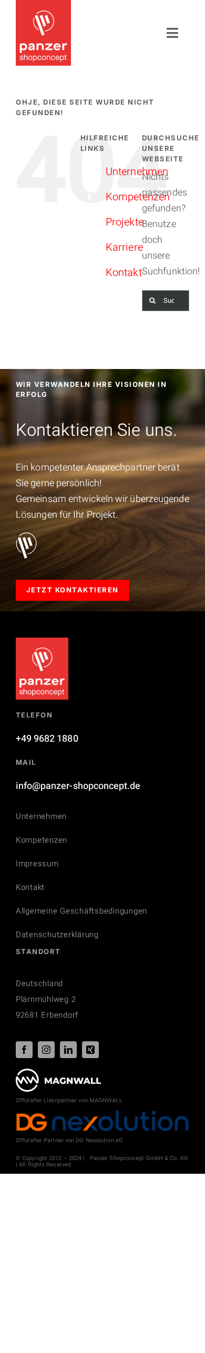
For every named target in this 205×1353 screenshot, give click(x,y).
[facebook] (24, 1049)
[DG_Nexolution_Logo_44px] (102, 1114)
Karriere (124, 247)
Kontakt (124, 272)
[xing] (90, 1049)
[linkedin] (68, 1049)
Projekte (125, 222)
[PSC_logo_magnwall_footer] (58, 1073)
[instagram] (46, 1049)
